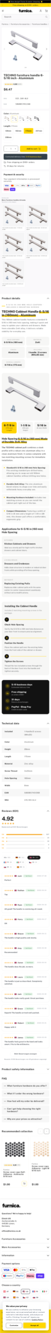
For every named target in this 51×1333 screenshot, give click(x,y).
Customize (14, 1325)
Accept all (34, 1325)
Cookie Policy (37, 1320)
